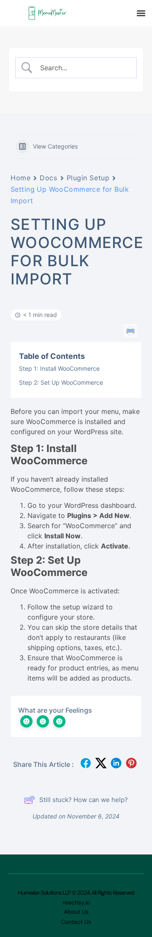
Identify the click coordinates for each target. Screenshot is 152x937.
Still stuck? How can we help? (83, 800)
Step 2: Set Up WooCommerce (61, 382)
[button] (141, 13)
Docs (48, 178)
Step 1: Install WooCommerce (59, 368)
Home (20, 178)
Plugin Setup (88, 178)
